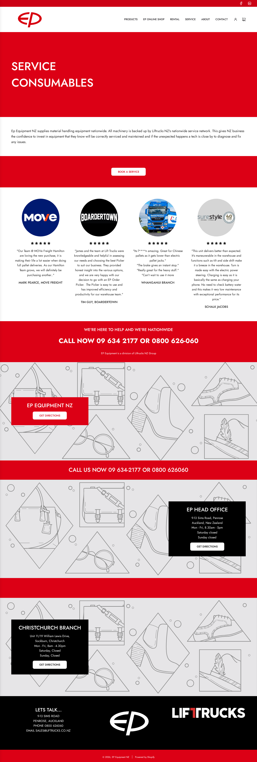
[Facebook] (241, 3)
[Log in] (235, 19)
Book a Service (128, 172)
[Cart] (244, 19)
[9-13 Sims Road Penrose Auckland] (128, 529)
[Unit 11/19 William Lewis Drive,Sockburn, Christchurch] (128, 647)
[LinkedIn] (249, 3)
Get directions (49, 415)
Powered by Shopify (144, 757)
